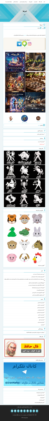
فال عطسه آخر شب (41, 142)
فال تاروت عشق (41, 320)
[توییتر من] (21, 411)
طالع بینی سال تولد (41, 265)
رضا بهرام (25, 35)
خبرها (25, 11)
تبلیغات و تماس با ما (8, 2)
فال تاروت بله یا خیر (41, 322)
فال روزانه (30, 2)
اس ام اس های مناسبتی (23, 2)
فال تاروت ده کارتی (41, 317)
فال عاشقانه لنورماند (40, 395)
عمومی (39, 125)
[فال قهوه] (35, 82)
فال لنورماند (42, 397)
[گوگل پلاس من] (18, 411)
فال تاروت (35, 2)
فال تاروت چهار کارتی (40, 307)
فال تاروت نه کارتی (41, 315)
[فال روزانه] (15, 62)
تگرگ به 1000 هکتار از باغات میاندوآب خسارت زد (36, 285)
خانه (44, 2)
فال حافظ (40, 2)
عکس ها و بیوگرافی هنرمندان (39, 402)
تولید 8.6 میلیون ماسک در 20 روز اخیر (38, 292)
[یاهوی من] (37, 411)
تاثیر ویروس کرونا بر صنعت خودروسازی (38, 276)
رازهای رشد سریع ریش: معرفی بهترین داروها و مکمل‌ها (35, 332)
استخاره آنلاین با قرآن (40, 134)
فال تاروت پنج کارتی (41, 310)
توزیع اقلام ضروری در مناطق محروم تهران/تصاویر (36, 283)
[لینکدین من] (12, 411)
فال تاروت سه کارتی (41, 305)
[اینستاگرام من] (27, 411)
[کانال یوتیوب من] (15, 411)
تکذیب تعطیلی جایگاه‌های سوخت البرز (38, 295)
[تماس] (24, 411)
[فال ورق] (15, 102)
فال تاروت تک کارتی (41, 302)
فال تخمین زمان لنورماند (40, 392)
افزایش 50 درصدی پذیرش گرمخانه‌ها (38, 287)
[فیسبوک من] (31, 411)
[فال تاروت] (35, 62)
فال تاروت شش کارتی (40, 312)
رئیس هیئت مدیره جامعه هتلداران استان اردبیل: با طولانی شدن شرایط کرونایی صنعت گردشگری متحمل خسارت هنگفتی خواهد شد (24, 279)
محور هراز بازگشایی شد (40, 290)
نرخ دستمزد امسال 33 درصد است (38, 274)
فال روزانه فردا (41, 400)
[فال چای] (35, 102)
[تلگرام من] (34, 411)
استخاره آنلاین (15, 2)
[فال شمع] (15, 82)
